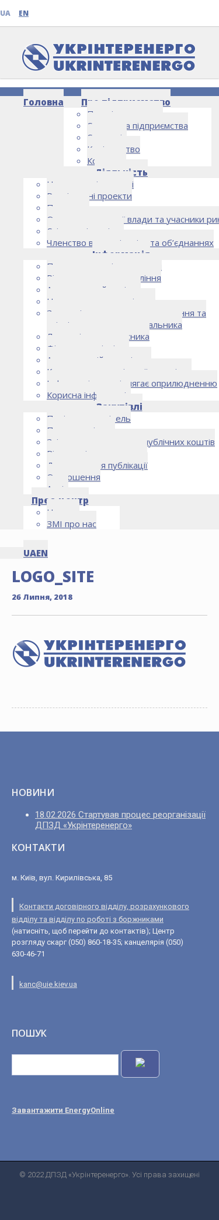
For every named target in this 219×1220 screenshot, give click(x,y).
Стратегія (107, 137)
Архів (57, 488)
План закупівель (81, 430)
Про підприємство (126, 102)
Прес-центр (60, 500)
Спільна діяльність (85, 231)
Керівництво (113, 149)
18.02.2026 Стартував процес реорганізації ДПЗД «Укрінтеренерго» (120, 820)
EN (24, 13)
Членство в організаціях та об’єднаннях (130, 242)
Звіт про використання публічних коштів (131, 441)
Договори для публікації (97, 465)
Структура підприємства (137, 125)
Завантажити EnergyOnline (63, 1110)
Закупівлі (119, 406)
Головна (43, 102)
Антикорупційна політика (99, 359)
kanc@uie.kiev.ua (48, 984)
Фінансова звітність (88, 348)
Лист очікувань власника (98, 336)
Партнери (68, 207)
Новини (63, 512)
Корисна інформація (89, 395)
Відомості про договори (97, 453)
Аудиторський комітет (94, 289)
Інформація (121, 254)
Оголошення (73, 477)
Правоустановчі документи (104, 266)
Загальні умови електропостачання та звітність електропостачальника (126, 318)
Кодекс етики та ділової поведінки (119, 371)
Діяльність (121, 172)
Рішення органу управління (104, 277)
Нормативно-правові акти (101, 301)
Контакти (106, 160)
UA (5, 13)
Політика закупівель (89, 418)
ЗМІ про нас (71, 523)
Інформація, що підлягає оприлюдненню (132, 383)
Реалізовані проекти (89, 195)
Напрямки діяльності (90, 184)
